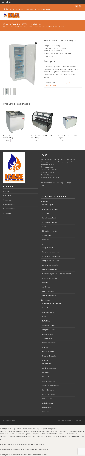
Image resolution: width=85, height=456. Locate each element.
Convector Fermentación (50, 386)
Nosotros (8, 196)
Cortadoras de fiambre (49, 218)
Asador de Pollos (48, 312)
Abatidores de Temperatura (51, 303)
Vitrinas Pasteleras (48, 291)
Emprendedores (10, 204)
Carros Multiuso (47, 334)
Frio (54, 85)
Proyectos (8, 200)
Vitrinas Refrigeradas (49, 296)
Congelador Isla (47, 248)
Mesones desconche (49, 356)
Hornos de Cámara (48, 394)
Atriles (44, 317)
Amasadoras (46, 364)
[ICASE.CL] (10, 15)
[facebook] (76, 7)
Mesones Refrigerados (49, 278)
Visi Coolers (46, 287)
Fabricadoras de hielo (49, 269)
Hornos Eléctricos (48, 351)
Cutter (44, 227)
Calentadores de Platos (50, 209)
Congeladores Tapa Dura (50, 261)
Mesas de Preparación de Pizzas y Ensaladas (57, 274)
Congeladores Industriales (51, 252)
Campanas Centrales (49, 325)
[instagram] (80, 7)
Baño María (46, 321)
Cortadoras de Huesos (49, 222)
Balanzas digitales (48, 205)
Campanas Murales (48, 330)
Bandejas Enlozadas (49, 368)
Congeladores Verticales (50, 265)
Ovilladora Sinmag (48, 403)
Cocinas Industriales (49, 343)
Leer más (6, 140)
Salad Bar (45, 282)
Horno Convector (48, 390)
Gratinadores (46, 235)
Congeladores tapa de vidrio (51, 256)
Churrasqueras (47, 338)
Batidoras (45, 372)
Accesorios (44, 201)
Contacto (8, 213)
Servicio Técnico (10, 209)
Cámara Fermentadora (50, 377)
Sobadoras (45, 412)
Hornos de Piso (47, 399)
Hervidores (45, 240)
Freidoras (45, 347)
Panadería (44, 360)
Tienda (7, 191)
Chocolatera (46, 213)
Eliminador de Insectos (49, 231)
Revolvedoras (46, 407)
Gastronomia (45, 300)
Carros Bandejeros (48, 381)
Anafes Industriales (48, 308)
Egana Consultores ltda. (74, 420)
